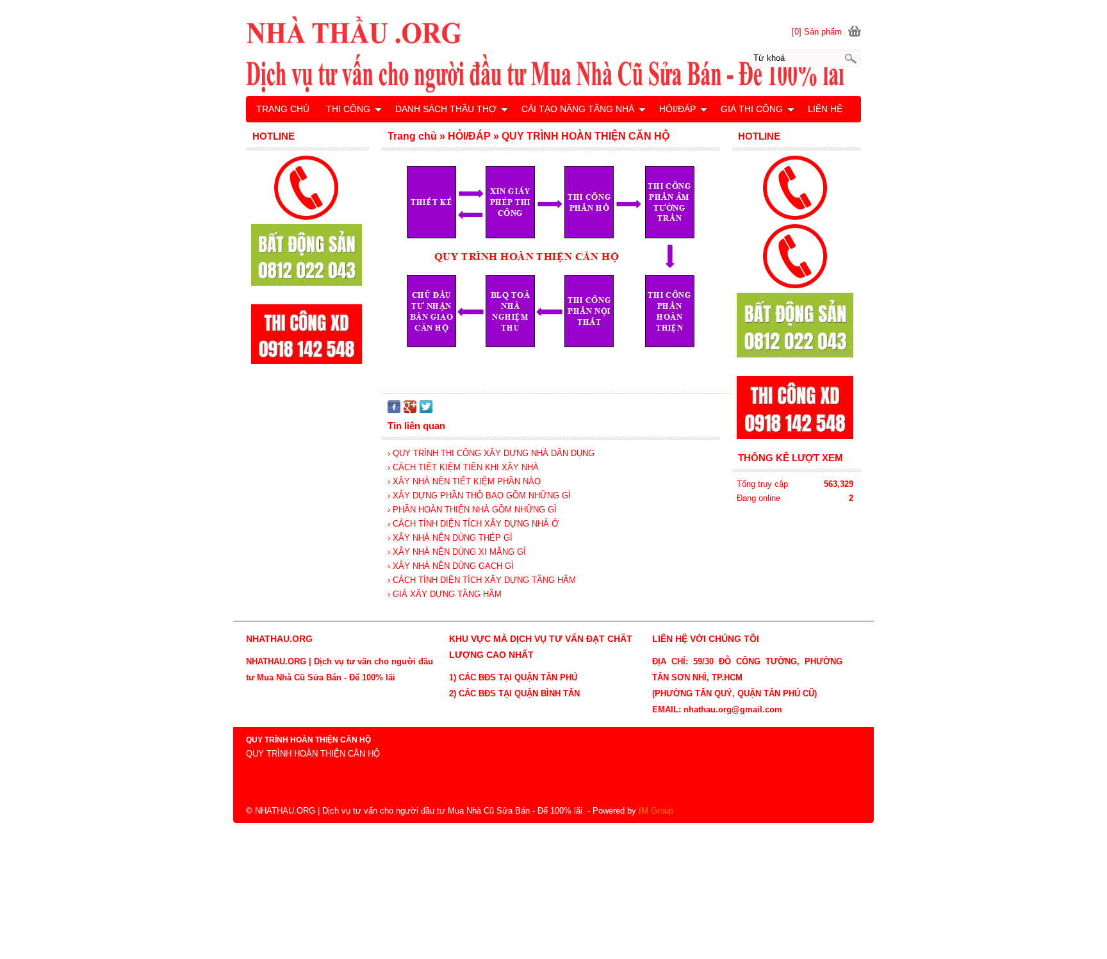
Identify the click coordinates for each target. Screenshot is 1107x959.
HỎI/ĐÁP (677, 109)
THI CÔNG (348, 109)
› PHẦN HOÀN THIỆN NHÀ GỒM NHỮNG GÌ (472, 509)
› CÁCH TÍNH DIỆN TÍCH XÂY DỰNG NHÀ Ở (473, 524)
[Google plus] (410, 410)
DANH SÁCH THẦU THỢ (445, 109)
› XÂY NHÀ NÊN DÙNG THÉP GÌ (450, 538)
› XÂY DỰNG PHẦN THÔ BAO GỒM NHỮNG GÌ (479, 495)
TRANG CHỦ (282, 109)
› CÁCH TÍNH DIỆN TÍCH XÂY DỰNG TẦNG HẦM (482, 580)
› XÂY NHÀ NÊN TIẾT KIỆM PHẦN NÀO (464, 481)
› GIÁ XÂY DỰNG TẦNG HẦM (445, 594)
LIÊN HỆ (825, 109)
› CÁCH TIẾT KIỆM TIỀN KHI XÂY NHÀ (463, 467)
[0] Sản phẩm (817, 32)
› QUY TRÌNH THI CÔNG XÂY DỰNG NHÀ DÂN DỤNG (491, 453)
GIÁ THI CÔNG (752, 109)
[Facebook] (394, 410)
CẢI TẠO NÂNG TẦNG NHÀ (577, 109)
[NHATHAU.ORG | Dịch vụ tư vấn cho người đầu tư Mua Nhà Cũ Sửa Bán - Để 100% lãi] (553, 54)
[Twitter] (426, 410)
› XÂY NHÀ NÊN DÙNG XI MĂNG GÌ (457, 552)
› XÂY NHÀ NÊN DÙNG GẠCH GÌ (451, 566)
